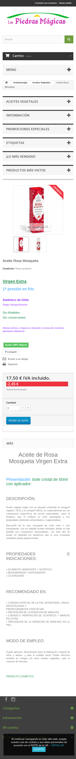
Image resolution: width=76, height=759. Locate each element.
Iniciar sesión (65, 3)
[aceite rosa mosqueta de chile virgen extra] (21, 244)
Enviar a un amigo (18, 359)
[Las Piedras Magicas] (38, 18)
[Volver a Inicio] (6, 83)
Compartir (11, 352)
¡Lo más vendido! (20, 156)
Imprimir (12, 364)
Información (18, 115)
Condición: (9, 268)
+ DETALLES (57, 745)
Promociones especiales (27, 129)
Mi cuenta (10, 727)
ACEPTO (39, 749)
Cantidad (11, 402)
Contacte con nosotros (46, 3)
